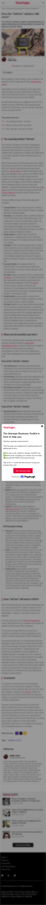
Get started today (23, 470)
